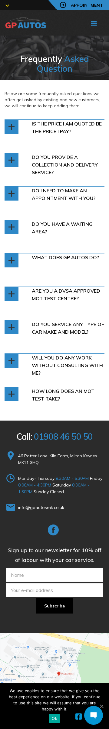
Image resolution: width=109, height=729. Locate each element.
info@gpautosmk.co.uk (41, 507)
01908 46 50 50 (63, 436)
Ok (54, 718)
